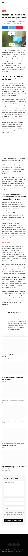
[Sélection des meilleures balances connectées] (14, 391)
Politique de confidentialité (12, 549)
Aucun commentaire (7, 23)
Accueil (3, 7)
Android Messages (14, 169)
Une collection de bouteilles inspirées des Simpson (12, 355)
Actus (7, 7)
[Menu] (3, 2)
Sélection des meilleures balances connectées (13, 400)
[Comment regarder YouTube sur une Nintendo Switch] (14, 412)
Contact (3, 549)
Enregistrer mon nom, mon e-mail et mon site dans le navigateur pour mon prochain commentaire (14, 514)
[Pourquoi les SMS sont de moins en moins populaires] (14, 39)
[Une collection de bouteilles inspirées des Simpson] (14, 346)
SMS (16, 122)
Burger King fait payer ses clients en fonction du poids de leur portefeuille (14, 467)
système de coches (7, 271)
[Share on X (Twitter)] (12, 27)
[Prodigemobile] (14, 2)
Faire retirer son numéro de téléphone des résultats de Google (12, 378)
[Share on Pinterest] (19, 27)
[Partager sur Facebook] (5, 27)
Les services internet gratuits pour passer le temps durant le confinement (13, 444)
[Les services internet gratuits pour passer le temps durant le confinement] (14, 435)
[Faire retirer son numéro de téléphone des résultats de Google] (14, 368)
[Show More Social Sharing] (24, 27)
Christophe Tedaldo (11, 21)
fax (18, 190)
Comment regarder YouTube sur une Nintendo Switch (13, 422)
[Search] (25, 2)
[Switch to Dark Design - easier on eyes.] (23, 2)
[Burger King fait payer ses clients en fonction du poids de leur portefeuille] (14, 457)
